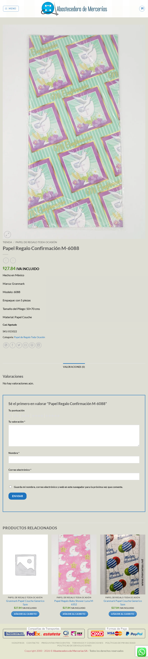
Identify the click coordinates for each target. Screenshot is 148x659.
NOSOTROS (18, 642)
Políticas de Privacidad (120, 642)
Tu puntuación (16, 410)
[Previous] (3, 578)
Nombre (13, 452)
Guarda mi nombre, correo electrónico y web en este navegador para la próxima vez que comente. (68, 486)
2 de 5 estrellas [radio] (15, 416)
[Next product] (6, 260)
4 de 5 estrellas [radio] (37, 416)
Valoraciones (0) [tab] (74, 366)
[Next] (145, 578)
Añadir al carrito (25, 614)
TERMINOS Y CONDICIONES (87, 642)
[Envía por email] (26, 345)
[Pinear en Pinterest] (32, 345)
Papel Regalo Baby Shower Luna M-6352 (74, 602)
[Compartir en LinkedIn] (39, 345)
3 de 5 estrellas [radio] (25, 416)
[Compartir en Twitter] (19, 345)
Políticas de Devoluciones (74, 645)
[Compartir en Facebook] (13, 345)
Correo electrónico (19, 469)
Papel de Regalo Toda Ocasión (36, 242)
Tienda (7, 242)
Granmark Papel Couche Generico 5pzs (25, 602)
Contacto (33, 642)
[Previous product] (13, 260)
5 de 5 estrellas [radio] (52, 416)
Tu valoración (16, 421)
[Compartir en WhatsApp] (6, 345)
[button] (11, 9)
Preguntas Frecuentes (56, 642)
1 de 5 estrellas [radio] (9, 416)
